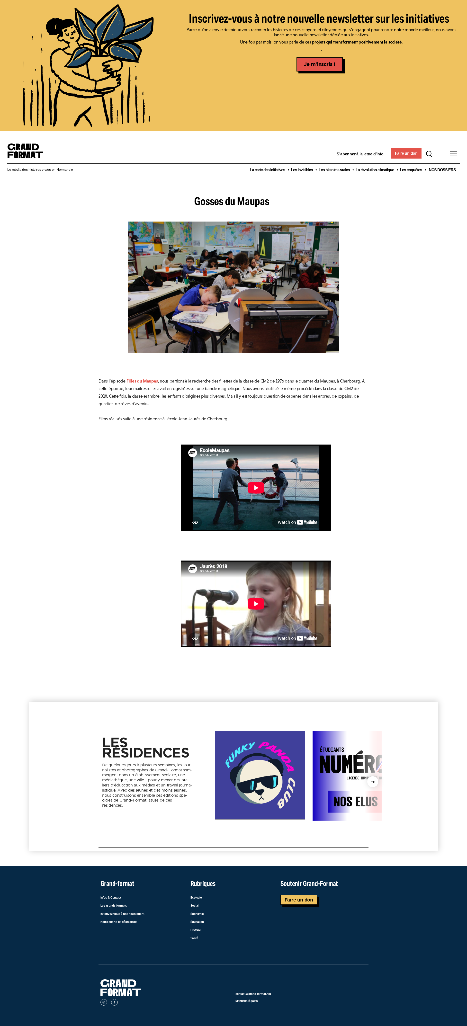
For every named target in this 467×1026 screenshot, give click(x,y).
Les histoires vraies (334, 170)
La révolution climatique (375, 170)
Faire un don (406, 153)
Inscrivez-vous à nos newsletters (122, 914)
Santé (194, 938)
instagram (104, 1003)
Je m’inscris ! (319, 64)
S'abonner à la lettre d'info (360, 154)
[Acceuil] (27, 153)
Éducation (197, 922)
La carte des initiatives (267, 170)
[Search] (429, 153)
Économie (197, 914)
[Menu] (454, 153)
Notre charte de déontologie (118, 922)
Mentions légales (246, 1001)
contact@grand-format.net (253, 994)
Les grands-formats (113, 905)
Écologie (196, 897)
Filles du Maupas (142, 381)
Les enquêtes (411, 170)
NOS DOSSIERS (442, 170)
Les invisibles (302, 170)
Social (194, 905)
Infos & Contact (110, 897)
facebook (114, 1003)
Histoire (195, 930)
